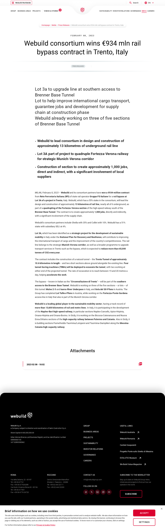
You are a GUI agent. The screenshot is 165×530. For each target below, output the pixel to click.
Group (86, 426)
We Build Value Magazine (131, 464)
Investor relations (93, 449)
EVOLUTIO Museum (128, 458)
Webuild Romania (127, 439)
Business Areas (91, 432)
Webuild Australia (127, 432)
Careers (87, 461)
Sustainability (90, 443)
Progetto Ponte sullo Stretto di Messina (136, 451)
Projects (88, 437)
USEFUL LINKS (126, 426)
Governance (89, 455)
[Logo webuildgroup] (21, 417)
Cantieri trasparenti (128, 445)
